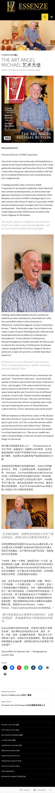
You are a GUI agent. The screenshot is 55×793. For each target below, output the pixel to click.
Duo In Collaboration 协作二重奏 (16, 693)
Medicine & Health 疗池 (11, 761)
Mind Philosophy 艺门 (10, 756)
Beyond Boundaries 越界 (12, 735)
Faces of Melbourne (10, 766)
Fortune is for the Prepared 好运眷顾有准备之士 (23, 703)
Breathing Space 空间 (10, 750)
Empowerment (8, 771)
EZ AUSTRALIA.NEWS (32, 70)
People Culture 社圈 (10, 725)
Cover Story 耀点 (9, 55)
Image (4, 70)
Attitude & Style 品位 (10, 730)
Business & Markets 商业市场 (13, 776)
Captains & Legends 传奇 (11, 745)
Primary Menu (51, 17)
